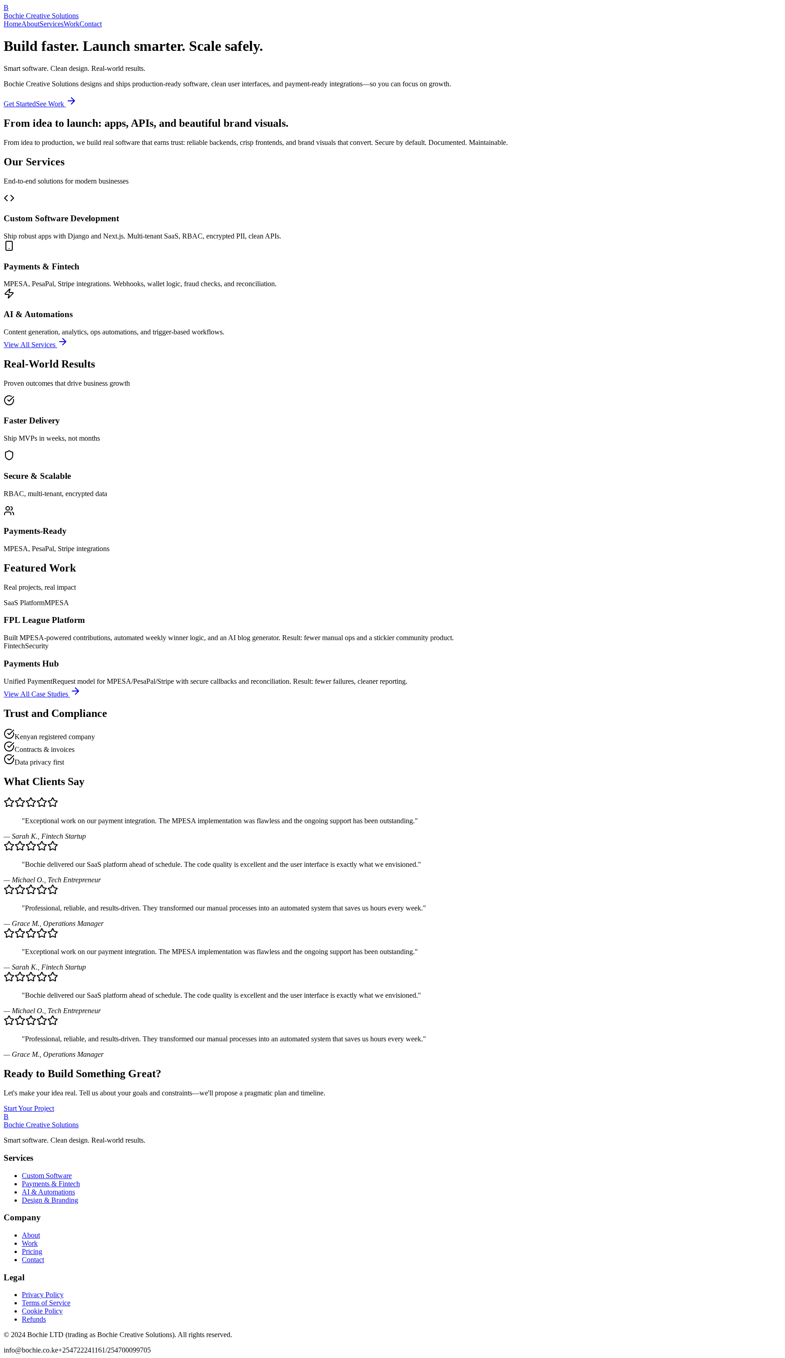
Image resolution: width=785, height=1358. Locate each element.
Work (71, 24)
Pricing (32, 1251)
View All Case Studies (37, 694)
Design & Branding (50, 1200)
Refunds (34, 1319)
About (30, 24)
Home (12, 24)
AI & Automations (48, 1192)
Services (52, 24)
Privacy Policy (43, 1294)
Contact (90, 24)
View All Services (30, 344)
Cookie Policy (42, 1311)
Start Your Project (29, 1108)
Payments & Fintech (51, 1184)
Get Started (20, 104)
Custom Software (47, 1175)
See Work (51, 104)
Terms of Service (46, 1303)
